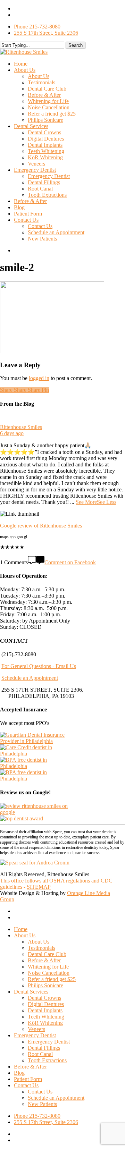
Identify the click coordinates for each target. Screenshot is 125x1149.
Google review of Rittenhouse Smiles (41, 526)
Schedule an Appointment (29, 678)
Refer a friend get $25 (52, 979)
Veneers (36, 1029)
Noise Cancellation (48, 973)
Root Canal (40, 1054)
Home (20, 929)
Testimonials (41, 948)
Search (75, 45)
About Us (24, 935)
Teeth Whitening (46, 1017)
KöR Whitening (45, 1023)
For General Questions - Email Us (38, 666)
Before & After (44, 960)
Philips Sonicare (45, 985)
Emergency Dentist (35, 1035)
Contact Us (26, 1085)
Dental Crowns (44, 998)
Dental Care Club (47, 954)
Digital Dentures (46, 1004)
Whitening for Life (48, 967)
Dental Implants (45, 1010)
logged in (39, 378)
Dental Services (31, 992)
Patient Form (28, 1079)
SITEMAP (39, 887)
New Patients (42, 1104)
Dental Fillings (44, 1048)
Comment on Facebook (70, 562)
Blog (19, 1073)
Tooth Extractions (47, 1060)
